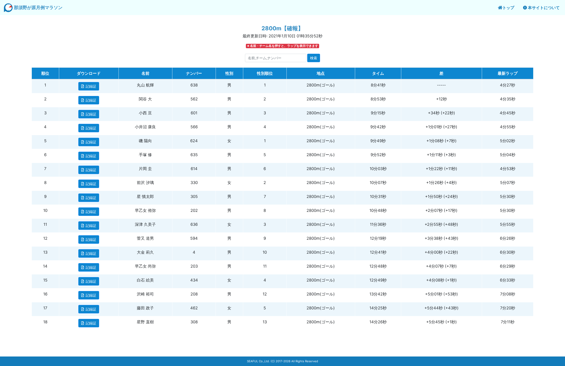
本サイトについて (543, 8)
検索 (313, 58)
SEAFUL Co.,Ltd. (258, 361)
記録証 (91, 86)
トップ (508, 8)
